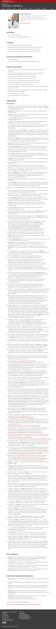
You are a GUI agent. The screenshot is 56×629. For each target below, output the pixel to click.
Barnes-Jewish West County (24, 618)
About (4, 8)
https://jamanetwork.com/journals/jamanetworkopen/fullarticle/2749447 (34, 438)
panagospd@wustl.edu (26, 23)
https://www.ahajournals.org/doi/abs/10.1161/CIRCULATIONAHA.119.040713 (25, 432)
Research (31, 8)
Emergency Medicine (12, 6)
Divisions (14, 8)
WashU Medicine (5, 614)
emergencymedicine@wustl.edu (8, 620)
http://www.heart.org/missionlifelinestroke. (22, 362)
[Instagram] (3, 622)
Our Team (8, 8)
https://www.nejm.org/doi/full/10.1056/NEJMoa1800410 (22, 417)
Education (25, 8)
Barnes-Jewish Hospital (23, 614)
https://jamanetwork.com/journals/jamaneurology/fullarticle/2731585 (24, 425)
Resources (44, 8)
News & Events (37, 8)
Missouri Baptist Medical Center (25, 617)
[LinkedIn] (5, 622)
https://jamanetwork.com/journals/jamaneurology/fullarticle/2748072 (27, 453)
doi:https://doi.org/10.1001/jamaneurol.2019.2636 (34, 460)
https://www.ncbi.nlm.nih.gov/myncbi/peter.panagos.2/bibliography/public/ (24, 604)
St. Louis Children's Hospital (24, 615)
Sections (19, 8)
